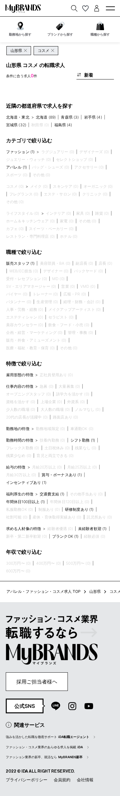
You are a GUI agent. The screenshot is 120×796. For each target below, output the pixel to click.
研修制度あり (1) (79, 509)
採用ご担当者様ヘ (36, 681)
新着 (88, 75)
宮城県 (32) (16, 124)
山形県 (95, 591)
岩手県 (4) (93, 117)
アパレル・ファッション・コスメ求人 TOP (43, 591)
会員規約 (62, 779)
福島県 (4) (63, 124)
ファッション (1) (20, 151)
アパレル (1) (16, 167)
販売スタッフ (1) (20, 263)
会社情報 (85, 779)
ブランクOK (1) (65, 536)
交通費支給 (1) (52, 494)
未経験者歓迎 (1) (92, 528)
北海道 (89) (46, 117)
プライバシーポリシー (26, 779)
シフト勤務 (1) (82, 440)
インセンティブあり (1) (26, 482)
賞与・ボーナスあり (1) (62, 474)
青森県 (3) (70, 117)
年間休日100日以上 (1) (25, 501)
